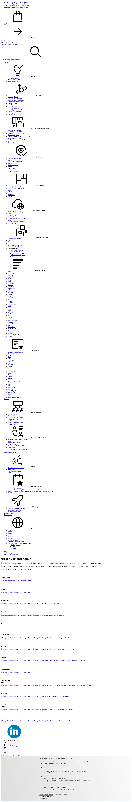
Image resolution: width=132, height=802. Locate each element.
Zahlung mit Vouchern (14, 510)
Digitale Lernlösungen (14, 414)
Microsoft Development (18, 255)
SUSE (9, 331)
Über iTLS (11, 530)
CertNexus (11, 286)
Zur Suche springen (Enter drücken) (14, 4)
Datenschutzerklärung (10, 746)
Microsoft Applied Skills (15, 381)
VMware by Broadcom (14, 335)
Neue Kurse (11, 105)
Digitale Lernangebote (14, 114)
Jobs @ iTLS (11, 538)
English (33, 38)
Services (6, 399)
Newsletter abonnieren (14, 471)
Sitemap (6, 749)
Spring (13, 256)
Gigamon (10, 302)
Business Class (8, 513)
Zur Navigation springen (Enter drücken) (15, 2)
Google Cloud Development (19, 253)
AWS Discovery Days (14, 493)
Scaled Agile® (12, 391)
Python (10, 242)
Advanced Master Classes (15, 80)
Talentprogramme (13, 419)
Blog (9, 472)
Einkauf (10, 141)
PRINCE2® (11, 195)
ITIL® (10, 191)
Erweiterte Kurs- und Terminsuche (10, 59)
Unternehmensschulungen (15, 101)
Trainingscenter (12, 113)
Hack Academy (12, 421)
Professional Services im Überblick (18, 439)
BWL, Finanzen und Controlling (17, 140)
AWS (9, 281)
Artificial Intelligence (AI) (15, 212)
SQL (9, 243)
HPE (9, 306)
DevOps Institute (13, 165)
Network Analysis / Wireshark (16, 221)
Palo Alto (10, 386)
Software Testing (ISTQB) (15, 247)
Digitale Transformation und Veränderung (20, 136)
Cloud (9, 213)
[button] (35, 58)
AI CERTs (11, 273)
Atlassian (14, 170)
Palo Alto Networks (13, 320)
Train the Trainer (12, 143)
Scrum (10, 163)
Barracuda (11, 283)
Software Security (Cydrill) (15, 245)
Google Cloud (12, 304)
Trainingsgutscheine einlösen (16, 110)
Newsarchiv (11, 469)
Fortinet (10, 301)
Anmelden (7, 752)
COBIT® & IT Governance (16, 188)
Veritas (10, 333)
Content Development (14, 416)
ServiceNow (15, 171)
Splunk (10, 330)
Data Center (11, 217)
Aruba (9, 280)
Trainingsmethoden (13, 108)
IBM (9, 373)
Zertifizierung (8, 336)
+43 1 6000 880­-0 (6, 44)
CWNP (10, 294)
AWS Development (17, 250)
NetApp (10, 314)
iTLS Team (11, 532)
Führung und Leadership (15, 131)
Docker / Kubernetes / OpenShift (17, 218)
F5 (8, 299)
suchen (3, 58)
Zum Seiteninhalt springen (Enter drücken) (16, 7)
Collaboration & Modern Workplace (18, 446)
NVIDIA (10, 315)
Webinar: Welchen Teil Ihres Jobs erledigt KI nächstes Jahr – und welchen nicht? (31, 491)
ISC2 (9, 307)
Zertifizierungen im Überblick (16, 352)
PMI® (9, 193)
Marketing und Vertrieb (14, 138)
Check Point (11, 288)
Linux (9, 220)
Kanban (10, 166)
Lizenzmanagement (13, 196)
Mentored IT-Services (14, 451)
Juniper (10, 309)
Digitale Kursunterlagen (14, 111)
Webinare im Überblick (14, 488)
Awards (10, 533)
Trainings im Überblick (14, 130)
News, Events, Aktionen (11, 452)
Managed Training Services (15, 417)
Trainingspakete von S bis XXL (17, 508)
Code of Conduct (13, 540)
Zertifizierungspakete (14, 511)
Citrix (9, 291)
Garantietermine (12, 103)
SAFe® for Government (15, 161)
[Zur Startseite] (3, 41)
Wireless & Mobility (13, 223)
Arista (9, 278)
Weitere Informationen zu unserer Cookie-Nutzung (53, 794)
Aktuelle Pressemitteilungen (16, 468)
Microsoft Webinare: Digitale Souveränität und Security (23, 490)
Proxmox (10, 322)
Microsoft (10, 312)
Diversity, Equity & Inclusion (16, 541)
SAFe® (10, 160)
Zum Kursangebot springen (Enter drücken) (16, 5)
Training (6, 62)
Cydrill (10, 296)
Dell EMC (11, 298)
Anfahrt (13, 546)
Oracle (10, 319)
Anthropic (11, 275)
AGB (5, 742)
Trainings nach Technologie (16, 100)
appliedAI (11, 277)
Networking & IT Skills (14, 81)
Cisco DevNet (15, 251)
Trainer (10, 535)
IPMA (9, 190)
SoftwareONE (12, 328)
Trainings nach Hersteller (15, 98)
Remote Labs (11, 424)
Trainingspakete (12, 106)
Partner (10, 537)
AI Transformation (13, 78)
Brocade (10, 285)
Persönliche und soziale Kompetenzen (18, 133)
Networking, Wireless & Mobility (17, 449)
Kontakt (15, 44)
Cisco (9, 289)
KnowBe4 (11, 310)
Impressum (7, 744)
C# (9, 240)
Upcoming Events (13, 97)
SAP (9, 325)
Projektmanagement (13, 135)
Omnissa (10, 317)
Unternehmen (8, 515)
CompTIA (11, 293)
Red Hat (10, 323)
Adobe (10, 272)
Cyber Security (12, 215)
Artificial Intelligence (14, 442)
